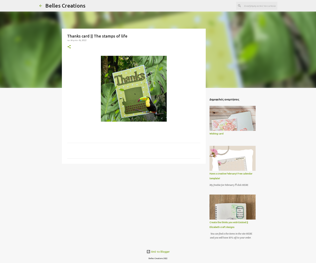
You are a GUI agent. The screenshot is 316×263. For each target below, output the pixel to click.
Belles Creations (65, 6)
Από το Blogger (160, 251)
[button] (69, 47)
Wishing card (217, 133)
